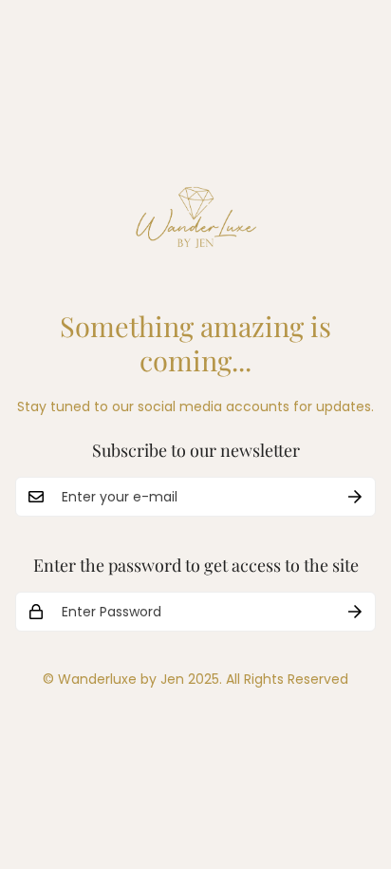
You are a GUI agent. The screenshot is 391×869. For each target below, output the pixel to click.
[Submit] (355, 497)
